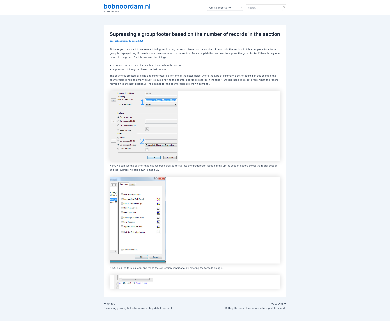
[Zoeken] (284, 8)
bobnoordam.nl (127, 6)
